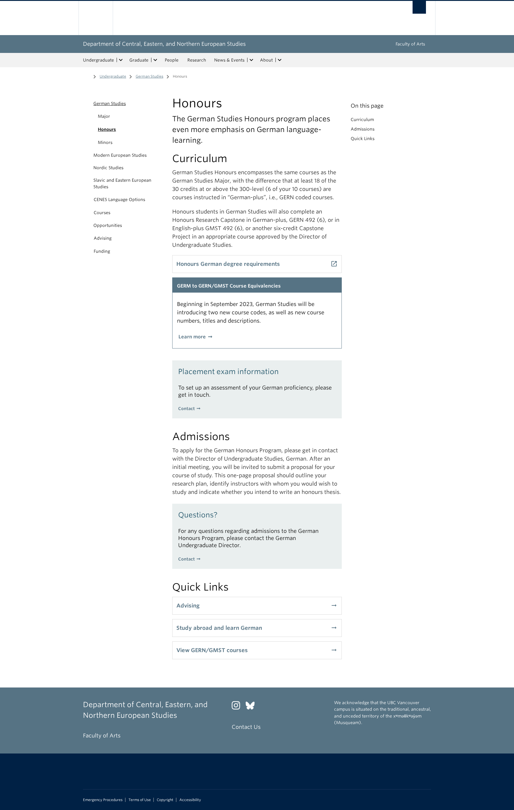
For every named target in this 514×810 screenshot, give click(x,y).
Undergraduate (98, 60)
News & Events (229, 60)
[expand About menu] (280, 60)
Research (196, 60)
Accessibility (190, 800)
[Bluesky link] (252, 707)
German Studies (149, 76)
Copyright (165, 800)
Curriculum (362, 119)
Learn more (192, 337)
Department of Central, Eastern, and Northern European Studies (164, 44)
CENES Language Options (119, 199)
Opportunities (107, 225)
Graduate (138, 60)
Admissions (362, 129)
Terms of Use (139, 800)
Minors (105, 142)
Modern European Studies (120, 155)
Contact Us (246, 727)
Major (104, 116)
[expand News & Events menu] (251, 60)
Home (86, 76)
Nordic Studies (108, 167)
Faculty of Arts (410, 44)
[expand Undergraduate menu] (121, 60)
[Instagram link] (238, 707)
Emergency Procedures (103, 800)
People (171, 60)
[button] (86, 103)
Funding (102, 251)
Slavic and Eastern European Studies (122, 183)
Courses (102, 212)
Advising (103, 238)
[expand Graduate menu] (155, 60)
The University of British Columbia (96, 18)
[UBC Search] (419, 7)
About (266, 60)
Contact (186, 408)
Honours (107, 129)
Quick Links (362, 138)
